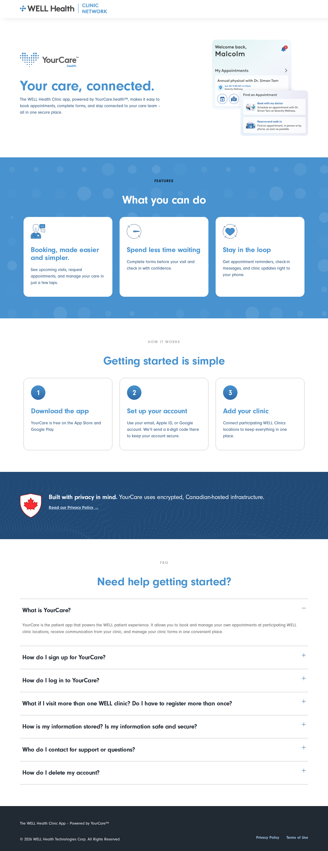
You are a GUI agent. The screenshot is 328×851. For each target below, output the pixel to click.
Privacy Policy (267, 837)
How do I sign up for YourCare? (63, 657)
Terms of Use (297, 837)
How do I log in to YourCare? (60, 680)
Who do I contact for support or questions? (78, 749)
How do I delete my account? (61, 772)
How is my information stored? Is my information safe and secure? (109, 726)
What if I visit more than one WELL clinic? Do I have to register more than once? (127, 703)
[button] (164, 610)
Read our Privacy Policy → (74, 507)
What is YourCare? (46, 610)
